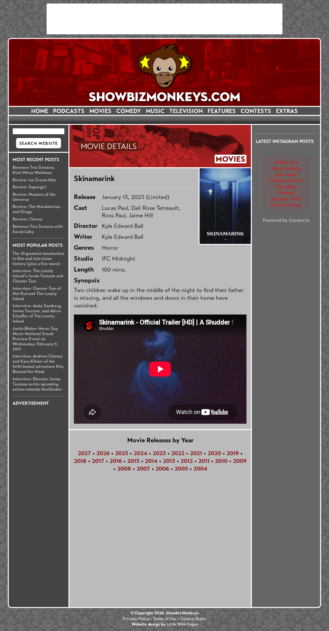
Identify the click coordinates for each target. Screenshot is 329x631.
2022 (177, 453)
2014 (151, 460)
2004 (200, 468)
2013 (169, 460)
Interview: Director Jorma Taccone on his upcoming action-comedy (37, 384)
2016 (116, 460)
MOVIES (100, 111)
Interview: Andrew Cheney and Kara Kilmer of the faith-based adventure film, (38, 364)
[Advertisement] (164, 18)
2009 (239, 460)
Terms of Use (165, 618)
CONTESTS (256, 111)
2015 (133, 460)
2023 (159, 453)
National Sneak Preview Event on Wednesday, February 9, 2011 (35, 339)
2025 (121, 453)
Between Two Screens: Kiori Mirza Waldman (34, 170)
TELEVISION (186, 111)
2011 (203, 460)
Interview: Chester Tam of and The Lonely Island (37, 293)
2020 (214, 453)
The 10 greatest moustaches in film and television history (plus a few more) (38, 258)
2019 (233, 453)
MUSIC (155, 111)
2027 (84, 453)
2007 (143, 468)
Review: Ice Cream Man (34, 180)
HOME (39, 111)
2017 (98, 460)
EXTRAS (287, 111)
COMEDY (128, 111)
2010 (221, 460)
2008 (124, 468)
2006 (162, 468)
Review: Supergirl (29, 187)
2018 (80, 460)
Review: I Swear (28, 219)
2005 (181, 468)
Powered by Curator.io (286, 220)
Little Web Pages (182, 624)
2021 (196, 453)
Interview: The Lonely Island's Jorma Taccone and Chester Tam (38, 276)
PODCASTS (68, 111)
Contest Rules (193, 618)
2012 (187, 460)
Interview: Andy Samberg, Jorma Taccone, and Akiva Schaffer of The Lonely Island (37, 313)
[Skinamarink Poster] (225, 206)
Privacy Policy (136, 618)
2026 (103, 453)
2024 (140, 453)
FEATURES (222, 111)
